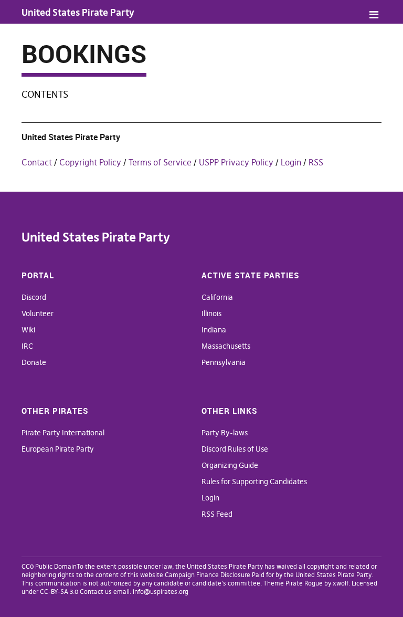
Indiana (214, 329)
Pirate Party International (63, 432)
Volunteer (38, 313)
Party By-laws (225, 432)
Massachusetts (226, 346)
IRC (27, 346)
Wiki (28, 329)
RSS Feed (217, 514)
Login (291, 162)
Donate (34, 362)
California (217, 297)
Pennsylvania (224, 362)
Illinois (211, 313)
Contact (37, 162)
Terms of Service (160, 162)
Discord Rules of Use (235, 449)
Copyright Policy (90, 162)
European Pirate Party (58, 449)
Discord (34, 297)
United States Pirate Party (78, 12)
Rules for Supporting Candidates (254, 481)
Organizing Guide (230, 465)
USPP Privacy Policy (236, 162)
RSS (316, 162)
